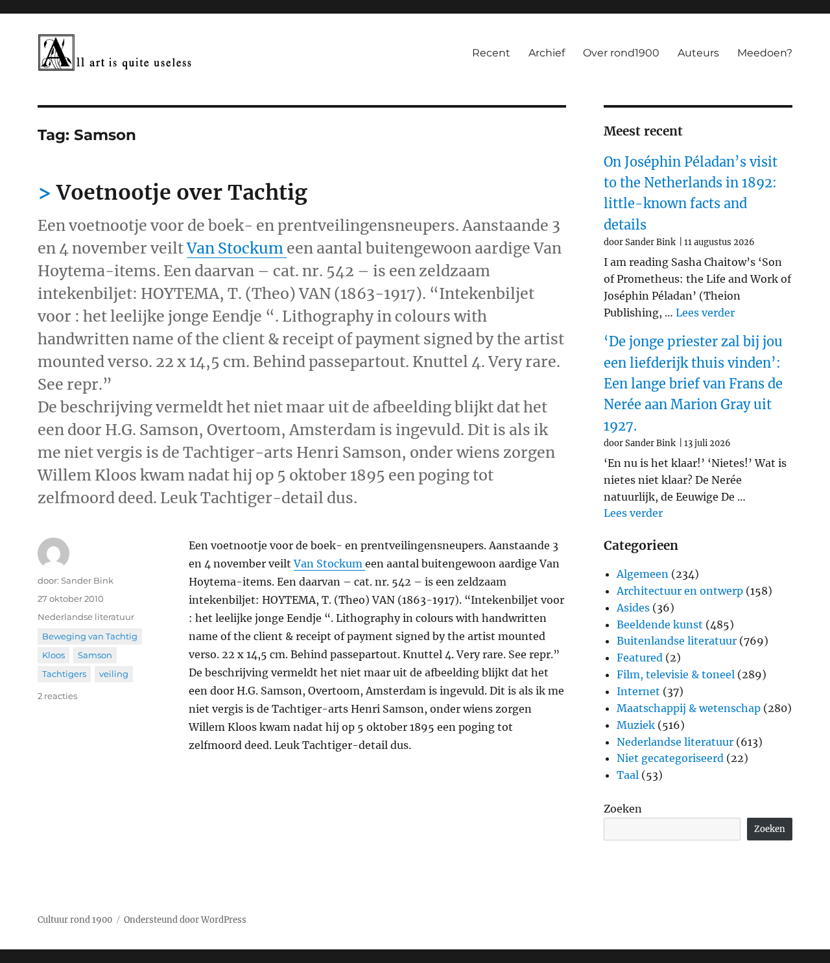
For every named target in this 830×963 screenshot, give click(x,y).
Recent (491, 53)
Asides (633, 607)
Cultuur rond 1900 (75, 919)
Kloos (53, 655)
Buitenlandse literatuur (677, 640)
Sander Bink (87, 580)
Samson (95, 655)
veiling (113, 674)
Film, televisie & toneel (676, 674)
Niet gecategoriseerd (670, 758)
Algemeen (643, 573)
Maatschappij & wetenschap (689, 708)
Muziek (636, 725)
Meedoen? (764, 53)
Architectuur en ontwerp (680, 590)
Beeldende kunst (660, 624)
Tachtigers (64, 674)
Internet (638, 691)
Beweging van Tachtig (89, 636)
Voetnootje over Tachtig (181, 193)
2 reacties (57, 696)
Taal (628, 774)
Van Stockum (237, 248)
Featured (640, 657)
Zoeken (623, 808)
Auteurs (698, 53)
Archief (546, 53)
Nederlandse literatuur (86, 617)
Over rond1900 (621, 53)
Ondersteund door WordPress (185, 919)
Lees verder (705, 312)
